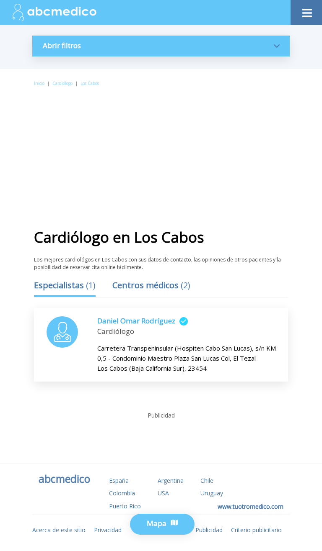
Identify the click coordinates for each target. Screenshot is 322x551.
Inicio (39, 83)
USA (163, 493)
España (119, 480)
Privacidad (108, 530)
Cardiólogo (62, 83)
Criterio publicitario (256, 530)
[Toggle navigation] (306, 10)
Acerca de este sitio (59, 530)
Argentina (171, 480)
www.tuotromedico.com (250, 506)
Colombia (122, 493)
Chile (206, 480)
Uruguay (211, 493)
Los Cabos (89, 83)
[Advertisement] (161, 150)
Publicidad (209, 530)
